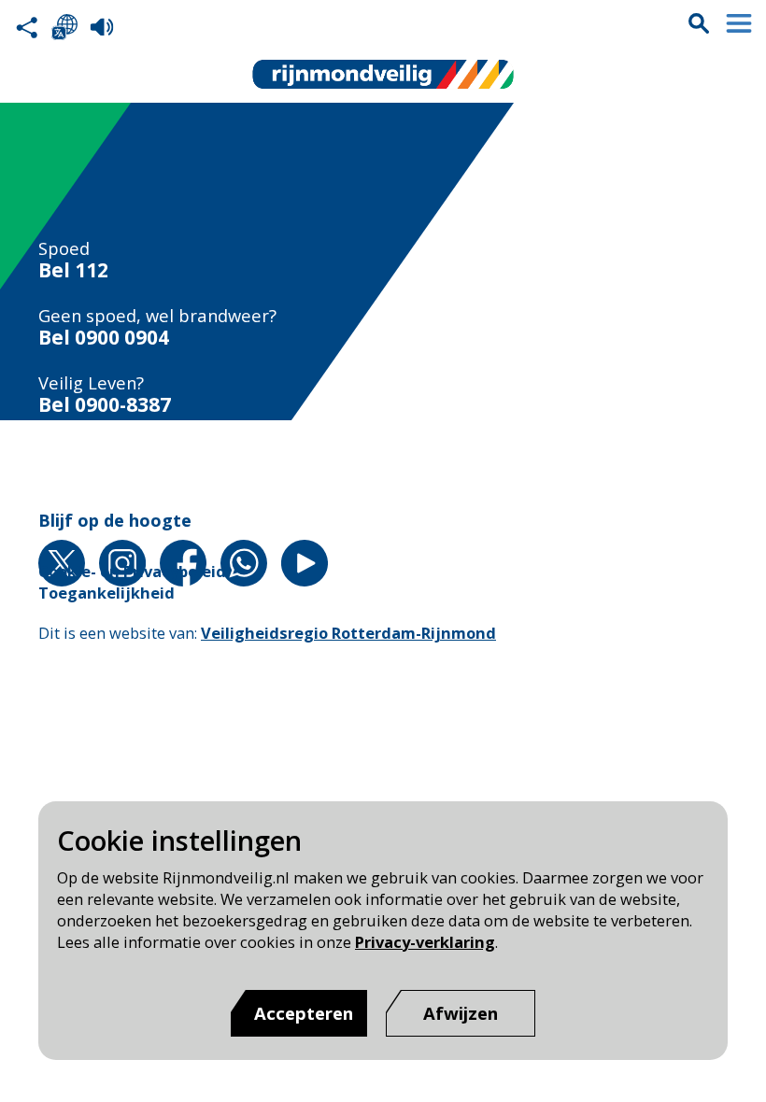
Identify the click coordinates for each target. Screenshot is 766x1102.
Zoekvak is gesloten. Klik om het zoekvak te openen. (699, 23)
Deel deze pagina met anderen (27, 27)
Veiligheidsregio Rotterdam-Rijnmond (348, 632)
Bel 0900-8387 (104, 405)
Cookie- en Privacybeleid (132, 571)
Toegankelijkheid (106, 592)
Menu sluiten (739, 23)
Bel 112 (73, 270)
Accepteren (303, 1012)
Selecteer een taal (64, 27)
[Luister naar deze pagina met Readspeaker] (102, 27)
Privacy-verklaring (425, 942)
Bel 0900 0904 (103, 337)
